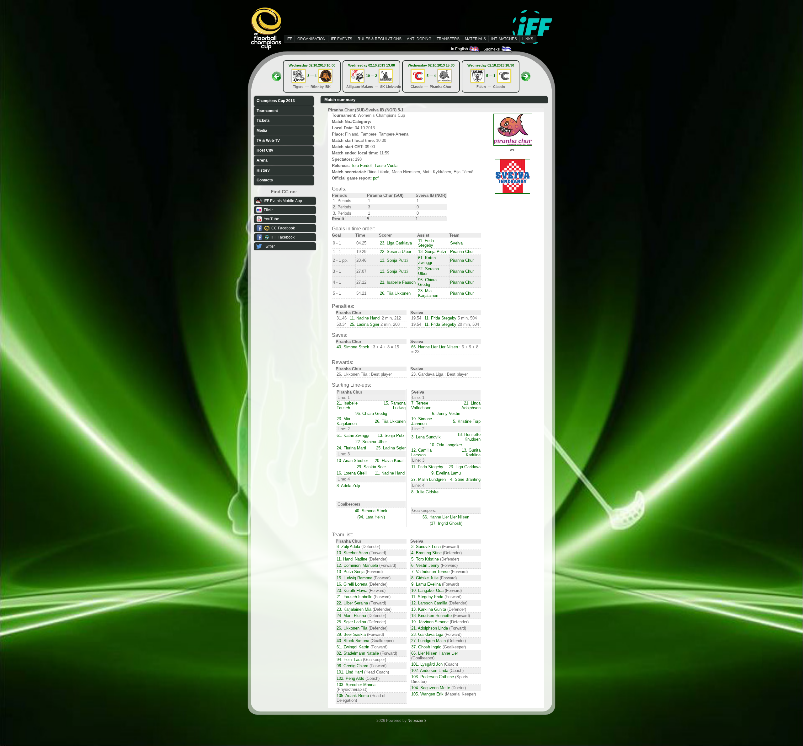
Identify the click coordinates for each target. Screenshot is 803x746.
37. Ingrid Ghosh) (446, 523)
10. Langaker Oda (427, 590)
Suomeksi (492, 49)
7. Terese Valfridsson (421, 405)
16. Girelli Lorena (352, 584)
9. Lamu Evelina (426, 584)
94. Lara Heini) (372, 517)
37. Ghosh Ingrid (426, 647)
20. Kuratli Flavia (352, 590)
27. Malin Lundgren (428, 479)
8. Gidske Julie (425, 578)
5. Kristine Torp (467, 421)
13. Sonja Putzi (432, 251)
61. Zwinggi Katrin (353, 647)
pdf (376, 178)
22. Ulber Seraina (352, 603)
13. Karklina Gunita (428, 609)
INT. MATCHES (504, 39)
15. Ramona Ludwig (395, 405)
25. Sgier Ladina (351, 622)
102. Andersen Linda (429, 670)
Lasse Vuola (386, 165)
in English (460, 49)
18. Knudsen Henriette (431, 615)
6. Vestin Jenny (425, 565)
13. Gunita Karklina (471, 452)
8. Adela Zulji (348, 485)
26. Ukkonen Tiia (352, 628)
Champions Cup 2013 (276, 101)
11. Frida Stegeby (426, 243)
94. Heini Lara (349, 659)
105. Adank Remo (353, 695)
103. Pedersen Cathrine (432, 676)
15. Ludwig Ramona (354, 578)
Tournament (267, 111)
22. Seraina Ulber (395, 251)
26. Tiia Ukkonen (395, 293)
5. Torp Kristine (425, 559)
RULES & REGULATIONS (380, 39)
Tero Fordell (361, 165)
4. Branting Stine (426, 552)
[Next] (525, 74)
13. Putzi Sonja (350, 571)
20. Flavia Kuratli (390, 460)
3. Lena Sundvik (426, 437)
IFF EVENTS (341, 39)
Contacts (265, 180)
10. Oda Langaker (446, 445)
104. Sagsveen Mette (430, 687)
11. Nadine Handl (365, 318)
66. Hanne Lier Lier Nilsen (434, 347)
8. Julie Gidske (425, 492)
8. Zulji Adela (348, 546)
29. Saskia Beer (371, 466)
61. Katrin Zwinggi (427, 260)
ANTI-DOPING (419, 39)
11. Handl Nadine (352, 559)
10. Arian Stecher (352, 460)
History (263, 170)
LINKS (527, 39)
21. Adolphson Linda (429, 628)
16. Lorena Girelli (352, 473)
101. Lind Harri (350, 672)
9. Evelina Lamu (446, 473)
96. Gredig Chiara (352, 665)
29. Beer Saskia (351, 634)
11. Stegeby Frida (427, 596)
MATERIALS (475, 39)
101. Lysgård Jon (427, 664)
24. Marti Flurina (351, 615)
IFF (289, 39)
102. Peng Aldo (350, 678)
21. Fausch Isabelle (354, 596)
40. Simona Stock (353, 347)
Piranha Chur (462, 251)
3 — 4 (311, 76)
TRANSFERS (448, 39)
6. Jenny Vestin (446, 413)
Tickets (263, 120)
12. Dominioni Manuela (357, 565)
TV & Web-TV (268, 140)
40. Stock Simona (353, 640)
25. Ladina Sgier (364, 324)
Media (262, 130)
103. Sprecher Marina (356, 684)
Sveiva (456, 243)
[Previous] (276, 74)
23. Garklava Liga (427, 634)
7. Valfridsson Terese (430, 571)
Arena (262, 160)
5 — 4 (431, 76)
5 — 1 (490, 76)
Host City (265, 150)
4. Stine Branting (465, 479)
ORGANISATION (311, 39)
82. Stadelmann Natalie (358, 653)
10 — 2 (371, 76)
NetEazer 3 (417, 720)
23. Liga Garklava (396, 243)
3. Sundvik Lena (426, 546)
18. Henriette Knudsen (469, 437)
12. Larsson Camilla (429, 603)
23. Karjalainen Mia (354, 609)
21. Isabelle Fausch (398, 282)
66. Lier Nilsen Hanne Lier (434, 653)
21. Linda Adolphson (471, 405)
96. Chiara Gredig (427, 282)
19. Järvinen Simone (430, 622)
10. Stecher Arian (352, 552)
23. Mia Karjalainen (428, 293)
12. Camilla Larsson (421, 452)
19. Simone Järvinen (421, 421)
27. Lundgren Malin (428, 640)
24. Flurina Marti (351, 448)
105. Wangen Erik (427, 694)
